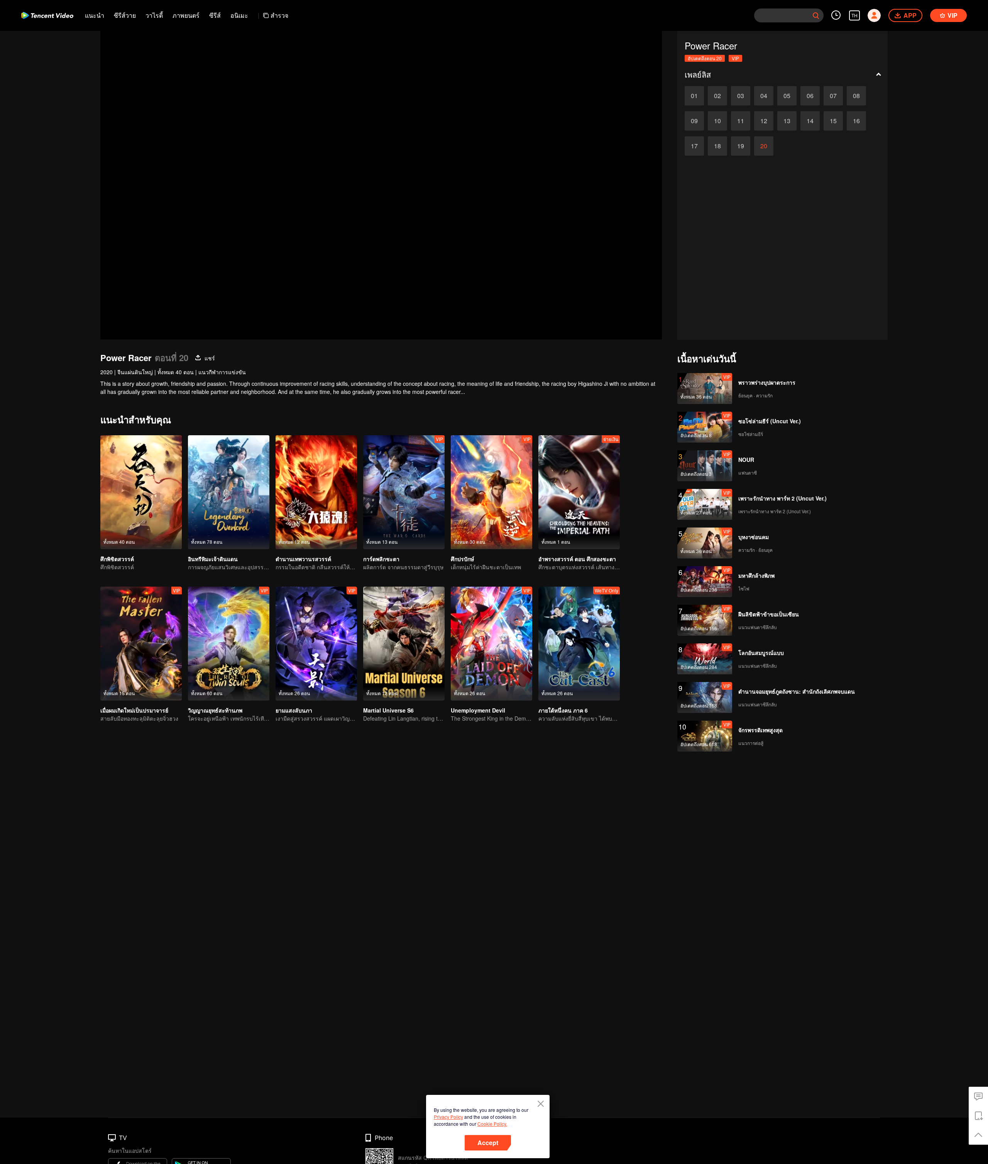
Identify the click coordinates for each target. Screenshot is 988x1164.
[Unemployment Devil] (491, 644)
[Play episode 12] (763, 121)
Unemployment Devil (478, 710)
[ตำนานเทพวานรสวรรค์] (316, 492)
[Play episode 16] (856, 121)
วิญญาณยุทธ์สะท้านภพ (215, 710)
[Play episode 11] (740, 121)
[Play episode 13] (787, 121)
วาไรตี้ (154, 15)
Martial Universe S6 (388, 710)
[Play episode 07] (833, 95)
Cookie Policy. (492, 1123)
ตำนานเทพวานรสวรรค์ (303, 559)
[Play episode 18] (717, 146)
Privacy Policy (448, 1116)
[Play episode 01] (694, 95)
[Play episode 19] (740, 146)
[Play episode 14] (810, 121)
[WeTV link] (47, 15)
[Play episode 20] (763, 146)
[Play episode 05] (787, 95)
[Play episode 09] (694, 121)
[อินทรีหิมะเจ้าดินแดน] (228, 492)
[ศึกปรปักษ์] (491, 492)
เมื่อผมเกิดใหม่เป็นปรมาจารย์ (134, 710)
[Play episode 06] (810, 95)
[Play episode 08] (856, 95)
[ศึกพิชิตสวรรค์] (141, 492)
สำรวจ (279, 15)
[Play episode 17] (694, 146)
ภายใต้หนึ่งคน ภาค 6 (563, 710)
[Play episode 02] (717, 95)
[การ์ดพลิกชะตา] (404, 492)
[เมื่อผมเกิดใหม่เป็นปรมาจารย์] (141, 644)
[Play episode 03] (740, 95)
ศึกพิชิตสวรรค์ (117, 559)
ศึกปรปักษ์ (462, 559)
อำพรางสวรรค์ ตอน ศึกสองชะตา (577, 559)
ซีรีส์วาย (125, 15)
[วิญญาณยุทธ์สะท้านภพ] (228, 644)
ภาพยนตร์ (186, 15)
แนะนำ (94, 15)
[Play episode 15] (833, 121)
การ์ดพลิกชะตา (381, 559)
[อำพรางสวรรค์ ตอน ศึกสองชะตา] (579, 492)
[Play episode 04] (763, 95)
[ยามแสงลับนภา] (316, 644)
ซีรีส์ (215, 15)
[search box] (816, 15)
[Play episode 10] (717, 121)
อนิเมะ (239, 15)
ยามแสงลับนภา (294, 710)
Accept (487, 1142)
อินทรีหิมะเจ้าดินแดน (213, 559)
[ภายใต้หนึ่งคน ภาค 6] (579, 644)
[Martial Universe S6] (404, 644)
